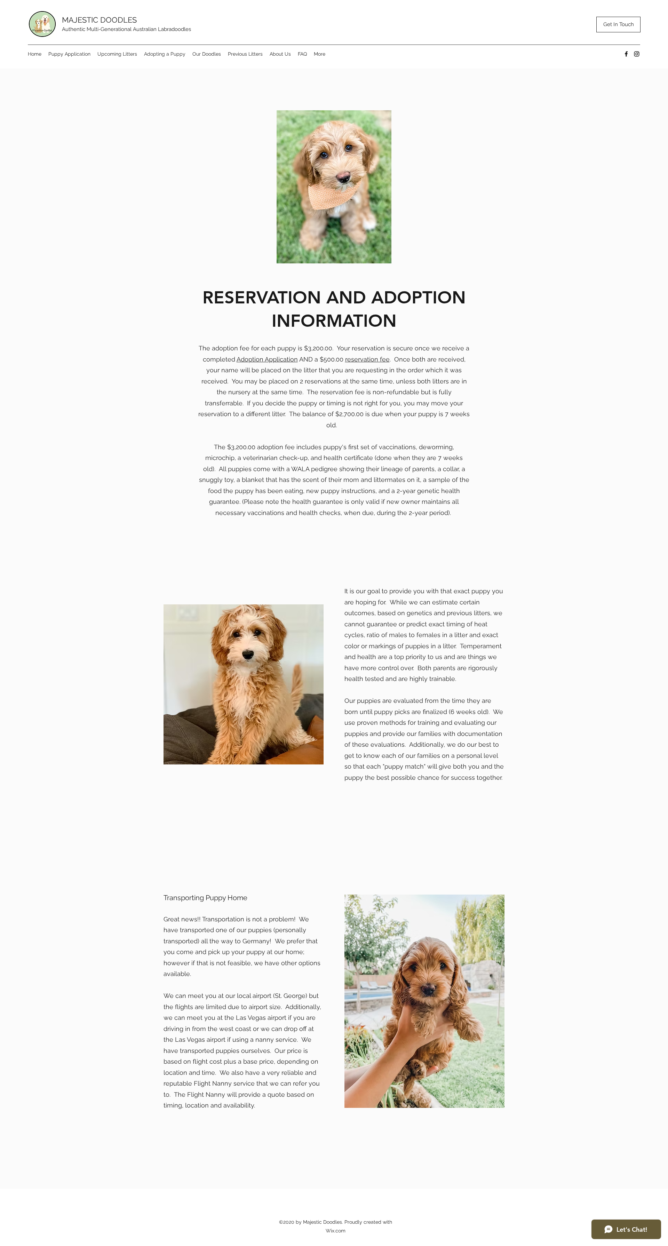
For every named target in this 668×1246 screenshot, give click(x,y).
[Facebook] (626, 53)
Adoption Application (267, 359)
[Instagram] (636, 53)
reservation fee (367, 359)
